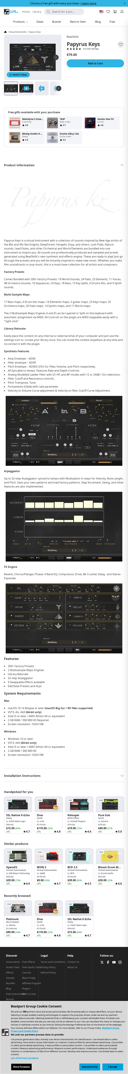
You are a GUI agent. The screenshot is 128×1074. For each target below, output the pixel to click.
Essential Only (90, 1066)
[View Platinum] (18, 908)
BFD (72, 873)
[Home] (5, 32)
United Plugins (77, 821)
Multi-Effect (73, 818)
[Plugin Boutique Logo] (11, 11)
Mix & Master (12, 922)
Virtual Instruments (17, 32)
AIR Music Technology (20, 873)
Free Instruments (15, 993)
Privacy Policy (48, 967)
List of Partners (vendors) (24, 1058)
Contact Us (73, 961)
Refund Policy (48, 972)
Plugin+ (26, 988)
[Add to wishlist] (120, 44)
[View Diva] (48, 804)
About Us (72, 967)
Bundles (10, 983)
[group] (18, 815)
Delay (9, 818)
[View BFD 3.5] (79, 856)
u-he (42, 821)
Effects (10, 972)
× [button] (124, 3)
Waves (12, 925)
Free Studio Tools (31, 967)
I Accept (112, 1066)
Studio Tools (13, 967)
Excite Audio (107, 873)
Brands (10, 999)
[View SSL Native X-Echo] (18, 804)
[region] (64, 1037)
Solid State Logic (17, 821)
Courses (26, 972)
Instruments (13, 961)
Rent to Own (29, 993)
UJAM (42, 873)
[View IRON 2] (48, 856)
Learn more (89, 3)
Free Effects (28, 961)
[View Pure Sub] (110, 804)
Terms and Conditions (53, 961)
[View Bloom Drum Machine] (110, 856)
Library (36, 12)
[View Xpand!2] (18, 856)
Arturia (104, 821)
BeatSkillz (73, 37)
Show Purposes (21, 1066)
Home (26, 12)
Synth (40, 818)
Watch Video (20, 74)
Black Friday (29, 977)
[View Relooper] (79, 804)
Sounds (10, 977)
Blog (8, 988)
